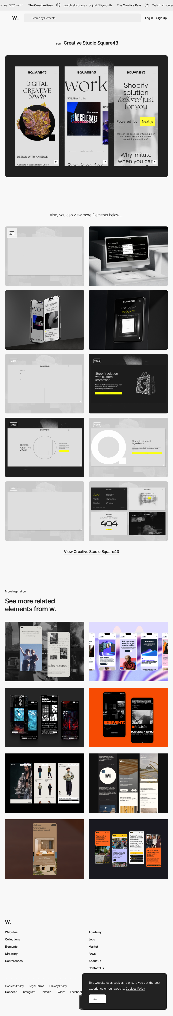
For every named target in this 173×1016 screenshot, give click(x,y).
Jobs (92, 939)
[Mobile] (128, 651)
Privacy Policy (58, 986)
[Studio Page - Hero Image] (128, 320)
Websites (11, 932)
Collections (12, 939)
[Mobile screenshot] (44, 651)
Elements (11, 946)
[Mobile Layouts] (44, 320)
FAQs (92, 953)
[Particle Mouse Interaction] (128, 383)
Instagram (29, 992)
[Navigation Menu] (44, 447)
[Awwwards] (15, 18)
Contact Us (96, 968)
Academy (95, 932)
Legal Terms (36, 986)
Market (93, 946)
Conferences (14, 961)
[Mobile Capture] (128, 717)
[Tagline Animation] (44, 511)
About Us (95, 961)
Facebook (76, 992)
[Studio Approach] (128, 256)
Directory (11, 953)
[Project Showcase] (44, 383)
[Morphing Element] (128, 447)
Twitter (60, 992)
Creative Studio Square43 (91, 43)
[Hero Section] (44, 256)
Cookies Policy (14, 986)
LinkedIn (46, 992)
